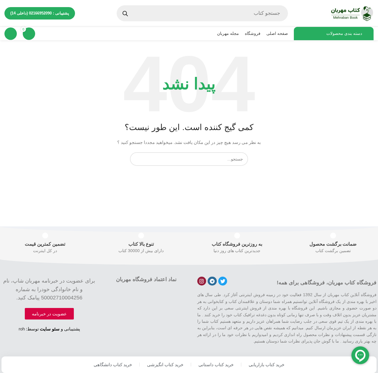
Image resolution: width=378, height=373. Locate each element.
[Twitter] (222, 281)
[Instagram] (201, 281)
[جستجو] (137, 159)
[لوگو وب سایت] (351, 13)
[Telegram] (212, 281)
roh (22, 328)
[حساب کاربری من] (10, 34)
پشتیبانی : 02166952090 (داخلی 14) (39, 13)
